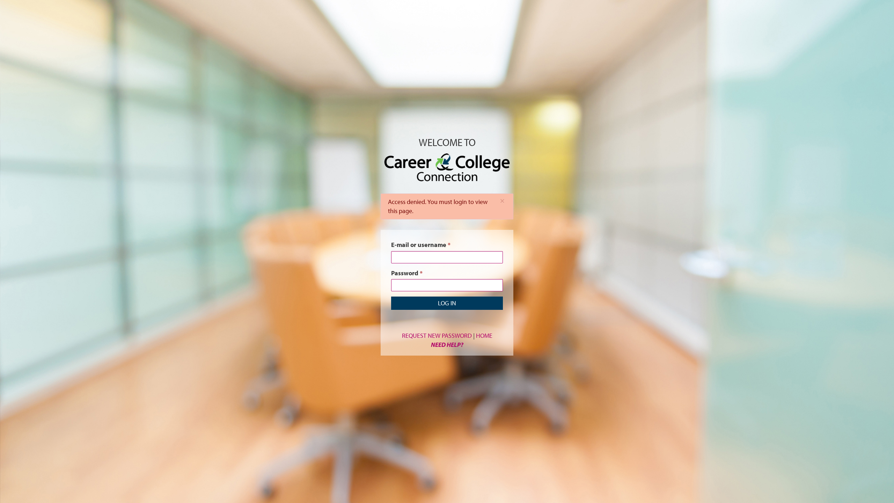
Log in (447, 303)
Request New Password (437, 335)
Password (407, 273)
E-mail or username (420, 245)
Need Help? (447, 345)
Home (484, 335)
